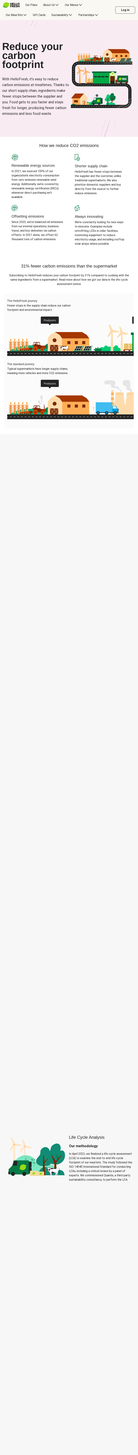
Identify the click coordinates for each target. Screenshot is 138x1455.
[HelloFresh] (11, 5)
